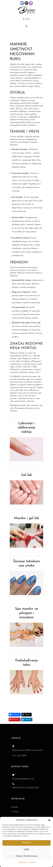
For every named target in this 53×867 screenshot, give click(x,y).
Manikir (13, 64)
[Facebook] (22, 3)
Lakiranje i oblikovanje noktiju (26, 428)
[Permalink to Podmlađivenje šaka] (28, 682)
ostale (22, 405)
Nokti (23, 307)
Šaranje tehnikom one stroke (26, 563)
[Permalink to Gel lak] (28, 492)
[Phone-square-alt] (31, 3)
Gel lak (26, 475)
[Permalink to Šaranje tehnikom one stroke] (28, 583)
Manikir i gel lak (26, 518)
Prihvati (26, 843)
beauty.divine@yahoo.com (23, 779)
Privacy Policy (23, 862)
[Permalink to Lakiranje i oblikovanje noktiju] (28, 449)
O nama (14, 812)
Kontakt (14, 807)
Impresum (32, 862)
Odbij (26, 850)
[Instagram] (26, 3)
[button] (49, 820)
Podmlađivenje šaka (26, 663)
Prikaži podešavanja (27, 856)
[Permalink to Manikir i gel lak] (28, 535)
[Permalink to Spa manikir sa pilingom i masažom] (28, 635)
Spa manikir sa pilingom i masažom (26, 613)
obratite (13, 411)
